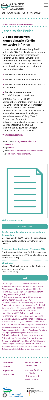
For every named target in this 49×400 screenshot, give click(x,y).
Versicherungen (8, 343)
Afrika (34, 283)
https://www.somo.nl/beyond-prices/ (26, 150)
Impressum (8, 370)
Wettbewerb (7, 346)
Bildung (40, 286)
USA (39, 341)
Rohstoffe (43, 330)
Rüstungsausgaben (9, 333)
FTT (34, 305)
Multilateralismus (31, 321)
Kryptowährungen (32, 316)
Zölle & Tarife (20, 349)
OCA (7, 325)
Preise (28, 327)
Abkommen (26, 283)
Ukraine (15, 340)
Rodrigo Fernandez (23, 141)
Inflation (11, 153)
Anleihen (41, 284)
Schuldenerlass (9, 335)
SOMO (11, 147)
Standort (42, 335)
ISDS (17, 313)
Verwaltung (18, 344)
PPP (23, 327)
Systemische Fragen (17, 24)
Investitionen (8, 313)
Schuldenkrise (24, 335)
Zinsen (43, 346)
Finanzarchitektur (9, 302)
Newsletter (8, 362)
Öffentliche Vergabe (33, 349)
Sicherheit (35, 335)
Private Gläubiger (37, 327)
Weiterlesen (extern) (12, 134)
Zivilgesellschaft (8, 349)
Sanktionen (33, 332)
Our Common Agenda (24, 324)
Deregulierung (23, 292)
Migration (43, 319)
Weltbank (36, 343)
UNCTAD (33, 341)
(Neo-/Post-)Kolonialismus (11, 284)
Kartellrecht (29, 313)
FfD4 (30, 299)
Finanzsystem (21, 305)
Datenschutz (8, 374)
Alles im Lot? (8, 263)
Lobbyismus (18, 319)
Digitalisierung (36, 292)
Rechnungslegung (21, 330)
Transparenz (6, 341)
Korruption (21, 316)
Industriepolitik (8, 310)
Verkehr (44, 341)
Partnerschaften (41, 325)
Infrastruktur (31, 310)
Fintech (29, 305)
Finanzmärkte (8, 305)
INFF (16, 310)
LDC (41, 316)
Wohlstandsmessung (19, 346)
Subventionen (8, 338)
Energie (5, 294)
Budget (18, 289)
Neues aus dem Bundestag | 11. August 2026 (23, 249)
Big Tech (33, 286)
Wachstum (27, 343)
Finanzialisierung (25, 302)
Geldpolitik (40, 305)
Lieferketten (7, 318)
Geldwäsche (6, 308)
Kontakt (6, 366)
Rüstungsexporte (22, 333)
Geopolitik (15, 308)
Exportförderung (21, 300)
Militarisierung (7, 322)
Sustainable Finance (24, 338)
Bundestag (28, 289)
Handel (5, 24)
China (35, 289)
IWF (21, 313)
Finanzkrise (38, 302)
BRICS (12, 289)
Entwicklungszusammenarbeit (15, 297)
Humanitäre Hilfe (25, 308)
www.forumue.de (32, 379)
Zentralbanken (34, 346)
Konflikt (37, 313)
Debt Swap (13, 292)
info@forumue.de (32, 376)
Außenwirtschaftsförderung (12, 286)
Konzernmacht (23, 153)
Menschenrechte (31, 318)
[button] (4, 395)
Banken (25, 286)
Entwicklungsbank (17, 294)
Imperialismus (38, 308)
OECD (12, 324)
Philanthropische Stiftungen (11, 327)
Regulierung (33, 330)
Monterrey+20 (18, 322)
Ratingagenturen (8, 330)
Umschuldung (24, 341)
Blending (6, 289)
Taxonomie (40, 338)
